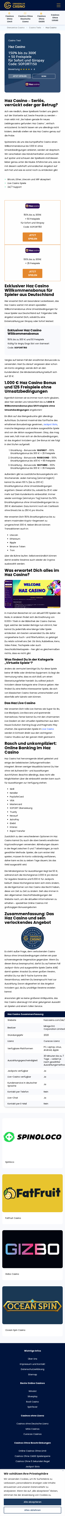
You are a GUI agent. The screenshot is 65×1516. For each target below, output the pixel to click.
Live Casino (48, 728)
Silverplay (32, 1396)
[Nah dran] (63, 1470)
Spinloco (9, 1162)
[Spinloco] (32, 1136)
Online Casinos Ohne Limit (32, 1450)
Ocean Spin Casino (15, 1330)
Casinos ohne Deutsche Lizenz (32, 1423)
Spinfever (32, 1406)
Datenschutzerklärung (32, 1369)
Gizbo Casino (12, 1274)
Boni (44, 76)
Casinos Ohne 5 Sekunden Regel (33, 1461)
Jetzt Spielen (19, 76)
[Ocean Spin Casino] (32, 1305)
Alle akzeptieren (32, 1501)
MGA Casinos (32, 1428)
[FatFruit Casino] (32, 1193)
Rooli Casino (32, 1401)
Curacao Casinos (32, 1434)
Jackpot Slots (50, 424)
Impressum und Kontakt (32, 1364)
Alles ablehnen (32, 1510)
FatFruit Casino (13, 1218)
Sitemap (32, 1374)
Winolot (33, 1391)
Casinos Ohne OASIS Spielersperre (32, 1456)
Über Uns (32, 1358)
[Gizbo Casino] (32, 1249)
